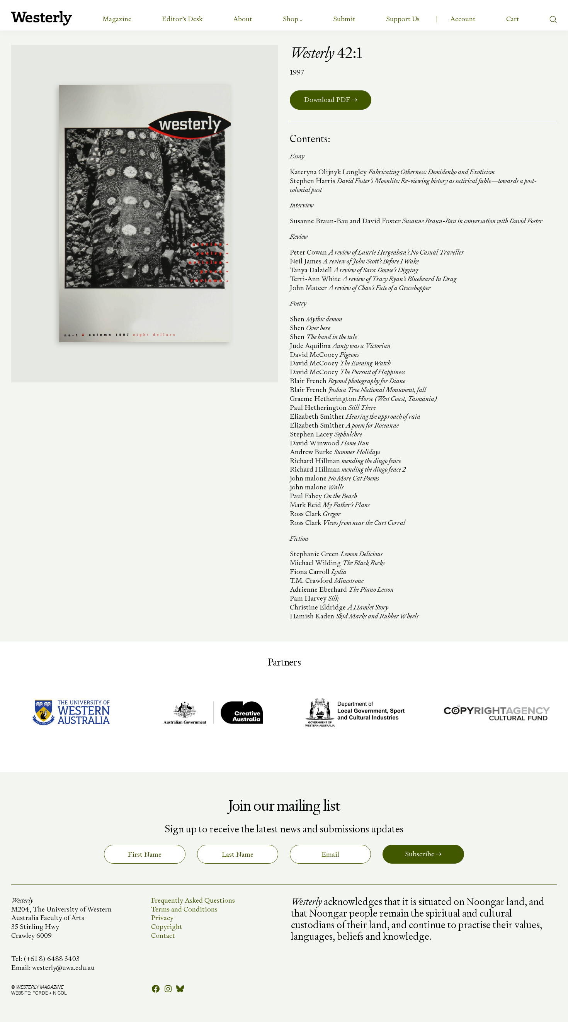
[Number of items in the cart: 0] (512, 19)
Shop (290, 18)
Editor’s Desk (182, 18)
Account (463, 18)
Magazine (116, 18)
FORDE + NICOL (49, 992)
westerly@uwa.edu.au (63, 967)
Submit (344, 18)
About (242, 18)
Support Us (403, 18)
